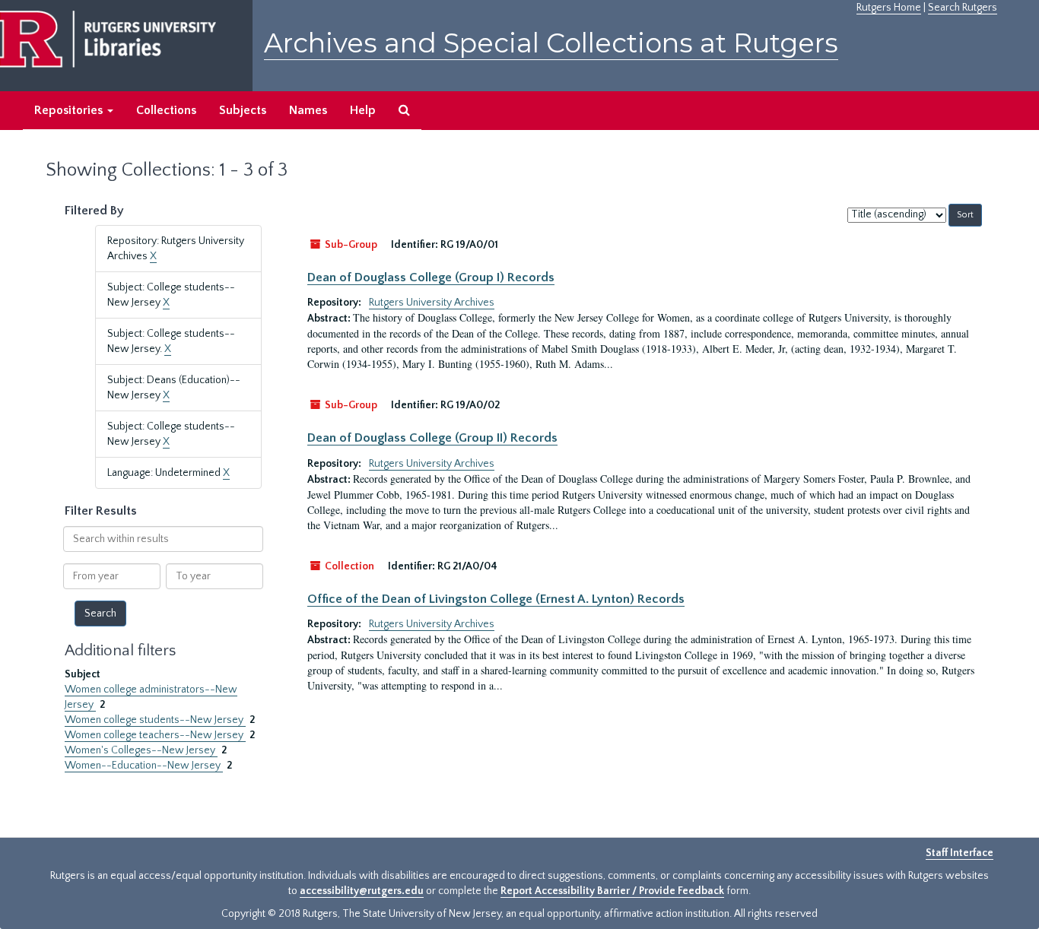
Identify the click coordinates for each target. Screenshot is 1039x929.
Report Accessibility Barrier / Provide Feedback (612, 891)
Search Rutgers (962, 8)
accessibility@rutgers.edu (362, 891)
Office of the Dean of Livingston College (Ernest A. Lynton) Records (496, 599)
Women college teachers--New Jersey (155, 735)
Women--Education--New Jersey (144, 765)
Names (308, 110)
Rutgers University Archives (431, 302)
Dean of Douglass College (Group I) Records (430, 277)
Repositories (70, 110)
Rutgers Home (888, 8)
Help (363, 110)
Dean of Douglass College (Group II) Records (432, 438)
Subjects (242, 110)
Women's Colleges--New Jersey (141, 750)
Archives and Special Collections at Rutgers (551, 43)
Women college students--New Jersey (155, 720)
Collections (166, 110)
